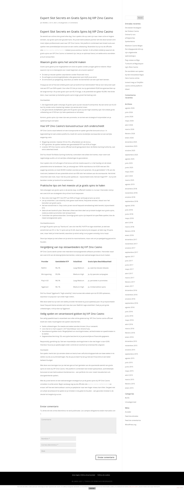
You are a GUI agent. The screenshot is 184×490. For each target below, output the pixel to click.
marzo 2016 (129, 328)
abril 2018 (129, 222)
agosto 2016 (129, 307)
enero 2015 (129, 388)
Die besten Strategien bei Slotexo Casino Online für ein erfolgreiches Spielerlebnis (133, 34)
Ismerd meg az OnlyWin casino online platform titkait (134, 85)
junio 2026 (129, 116)
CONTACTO (176, 6)
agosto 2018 (129, 205)
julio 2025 (129, 163)
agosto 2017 (129, 256)
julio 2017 (129, 261)
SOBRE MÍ (138, 6)
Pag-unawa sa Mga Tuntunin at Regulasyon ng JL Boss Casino (134, 63)
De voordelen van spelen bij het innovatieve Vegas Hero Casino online (134, 74)
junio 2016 (129, 316)
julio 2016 (129, 311)
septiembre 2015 (131, 354)
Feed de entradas (131, 416)
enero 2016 (129, 337)
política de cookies (133, 486)
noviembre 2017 (131, 244)
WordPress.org (130, 424)
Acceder (128, 412)
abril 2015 (129, 375)
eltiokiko (45, 23)
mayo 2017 (129, 269)
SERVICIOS (156, 6)
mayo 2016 (129, 320)
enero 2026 (129, 138)
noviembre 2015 (131, 345)
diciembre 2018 (131, 189)
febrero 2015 (130, 384)
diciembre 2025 (131, 142)
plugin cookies (180, 487)
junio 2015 (129, 367)
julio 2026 (129, 112)
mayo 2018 (129, 218)
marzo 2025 (129, 180)
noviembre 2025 (131, 146)
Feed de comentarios (133, 420)
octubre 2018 (130, 197)
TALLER (164, 6)
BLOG (127, 398)
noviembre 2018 (131, 193)
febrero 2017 (130, 282)
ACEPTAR (92, 488)
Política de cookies (104, 475)
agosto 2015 (129, 358)
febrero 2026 (130, 133)
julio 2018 (129, 210)
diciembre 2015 (131, 341)
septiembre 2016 (131, 303)
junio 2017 (129, 265)
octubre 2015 (130, 350)
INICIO (130, 6)
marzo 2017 (129, 278)
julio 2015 (129, 362)
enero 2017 (129, 286)
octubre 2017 (130, 248)
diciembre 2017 (131, 239)
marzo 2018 (129, 227)
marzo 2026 (129, 129)
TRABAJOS (147, 6)
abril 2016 (129, 324)
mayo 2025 (129, 172)
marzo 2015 (129, 379)
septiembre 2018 (131, 201)
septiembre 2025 (131, 155)
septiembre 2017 (131, 252)
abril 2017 (129, 273)
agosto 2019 (129, 184)
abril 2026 (129, 125)
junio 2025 (129, 167)
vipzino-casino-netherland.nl (54, 50)
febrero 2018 (130, 231)
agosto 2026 (129, 108)
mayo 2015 (129, 371)
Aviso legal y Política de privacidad (83, 475)
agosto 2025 (129, 159)
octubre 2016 (130, 299)
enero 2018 (129, 235)
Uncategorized (62, 23)
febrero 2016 (130, 333)
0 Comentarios (73, 23)
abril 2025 (129, 176)
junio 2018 (129, 214)
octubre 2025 (130, 150)
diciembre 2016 (131, 290)
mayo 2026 (129, 121)
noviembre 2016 (131, 295)
